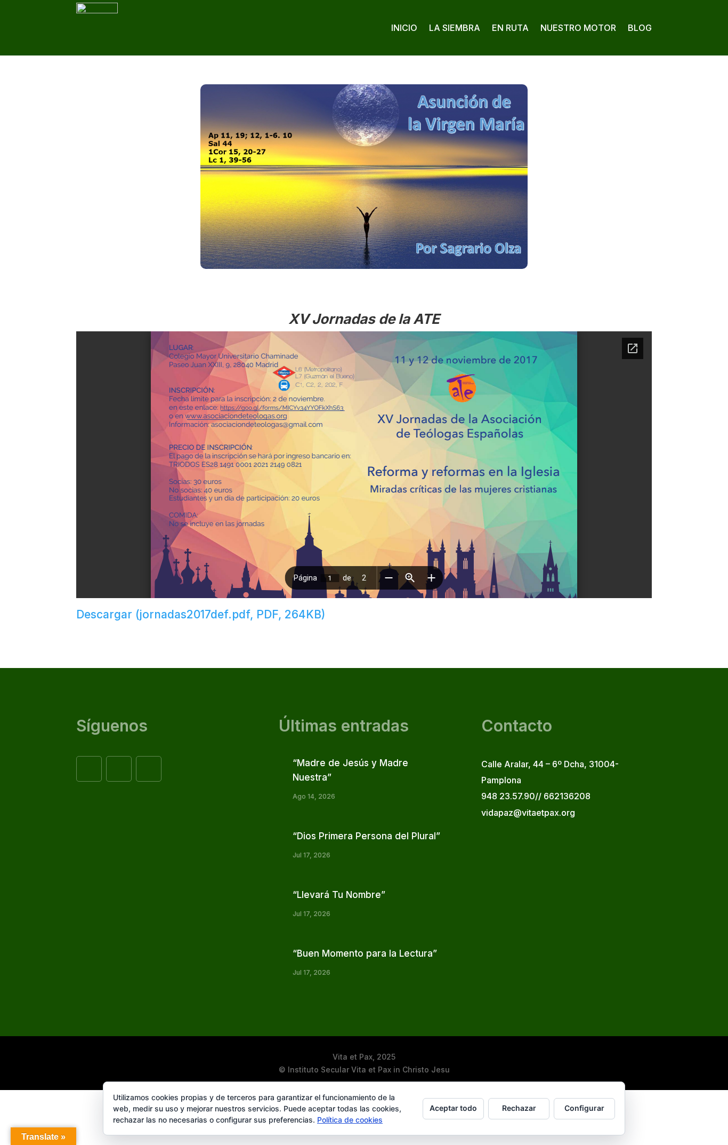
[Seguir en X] (119, 769)
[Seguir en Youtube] (148, 769)
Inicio (404, 27)
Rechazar (519, 1107)
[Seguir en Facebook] (89, 769)
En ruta (510, 27)
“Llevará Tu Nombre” (339, 894)
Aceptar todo (453, 1107)
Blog (640, 27)
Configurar (584, 1107)
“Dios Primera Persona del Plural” (366, 836)
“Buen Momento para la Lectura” (365, 953)
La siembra (454, 27)
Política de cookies (350, 1119)
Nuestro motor (578, 27)
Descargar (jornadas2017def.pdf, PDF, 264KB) (200, 614)
